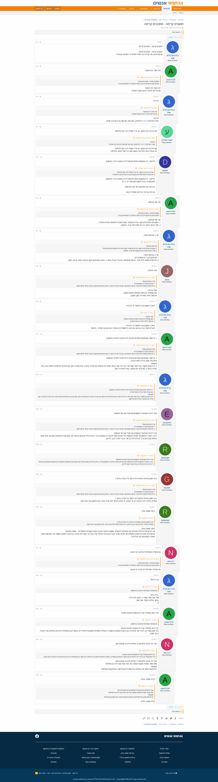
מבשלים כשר (90, 762)
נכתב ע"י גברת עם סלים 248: (149, 77)
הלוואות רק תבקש (127, 749)
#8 (37, 266)
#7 (37, 548)
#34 (37, 444)
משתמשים (144, 8)
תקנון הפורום (66, 773)
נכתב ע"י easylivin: (146, 455)
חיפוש (175, 13)
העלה (144, 121)
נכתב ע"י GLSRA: (147, 518)
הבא (171, 37)
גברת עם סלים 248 (175, 28)
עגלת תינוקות (164, 753)
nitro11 (170, 561)
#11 (37, 334)
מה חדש (156, 8)
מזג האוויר (91, 753)
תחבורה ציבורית (53, 757)
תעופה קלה (164, 757)
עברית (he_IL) (170, 773)
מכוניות (54, 753)
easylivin (167, 422)
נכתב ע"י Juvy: (148, 312)
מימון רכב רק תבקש (90, 749)
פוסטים (181, 13)
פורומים (167, 8)
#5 (37, 231)
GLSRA (167, 487)
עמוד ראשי (178, 8)
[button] (151, 8)
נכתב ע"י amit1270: (150, 108)
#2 (37, 66)
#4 (37, 96)
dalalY (165, 170)
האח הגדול (164, 749)
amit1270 (170, 79)
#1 (37, 42)
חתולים (54, 762)
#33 (37, 409)
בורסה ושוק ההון (127, 753)
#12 (37, 609)
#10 (37, 575)
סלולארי (127, 762)
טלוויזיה (164, 762)
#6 (37, 127)
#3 (37, 198)
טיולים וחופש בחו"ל (127, 757)
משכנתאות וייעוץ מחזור (90, 757)
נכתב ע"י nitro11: (151, 586)
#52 (37, 507)
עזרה (48, 773)
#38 (37, 474)
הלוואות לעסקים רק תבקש (53, 749)
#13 (37, 374)
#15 (37, 675)
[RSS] (36, 773)
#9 (37, 301)
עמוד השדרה (166, 140)
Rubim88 (165, 457)
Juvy (167, 279)
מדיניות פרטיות (56, 773)
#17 (37, 157)
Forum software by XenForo (94, 779)
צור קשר (75, 773)
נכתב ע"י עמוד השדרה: (145, 168)
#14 (37, 639)
